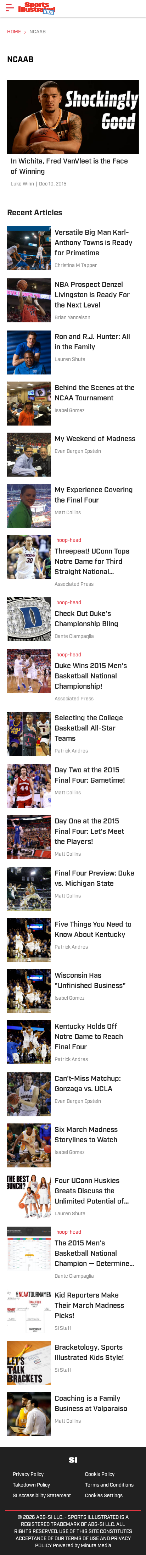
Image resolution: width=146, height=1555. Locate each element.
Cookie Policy (99, 1474)
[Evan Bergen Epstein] (78, 451)
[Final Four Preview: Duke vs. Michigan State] (73, 889)
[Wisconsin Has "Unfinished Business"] (73, 991)
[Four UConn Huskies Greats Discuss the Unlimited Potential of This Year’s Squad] (73, 1197)
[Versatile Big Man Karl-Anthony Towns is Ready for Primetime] (73, 248)
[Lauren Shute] (70, 359)
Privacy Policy (28, 1474)
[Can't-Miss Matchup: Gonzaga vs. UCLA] (73, 1094)
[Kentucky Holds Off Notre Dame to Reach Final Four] (73, 1042)
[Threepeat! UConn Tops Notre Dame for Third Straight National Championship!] (73, 562)
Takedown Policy (31, 1485)
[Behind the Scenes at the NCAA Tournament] (73, 404)
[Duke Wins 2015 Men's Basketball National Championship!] (73, 677)
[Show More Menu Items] (10, 8)
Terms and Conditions (109, 1485)
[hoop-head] (70, 541)
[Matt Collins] (68, 513)
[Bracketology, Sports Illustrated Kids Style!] (73, 1363)
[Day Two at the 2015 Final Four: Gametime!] (73, 786)
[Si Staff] (63, 1328)
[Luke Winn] (22, 184)
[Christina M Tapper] (76, 266)
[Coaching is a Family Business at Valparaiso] (73, 1414)
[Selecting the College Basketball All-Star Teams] (73, 734)
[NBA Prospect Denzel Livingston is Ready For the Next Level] (73, 300)
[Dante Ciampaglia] (74, 636)
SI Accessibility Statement (42, 1496)
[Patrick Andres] (71, 751)
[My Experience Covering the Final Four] (73, 506)
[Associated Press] (74, 584)
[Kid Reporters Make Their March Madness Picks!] (73, 1311)
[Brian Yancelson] (72, 318)
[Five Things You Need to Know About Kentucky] (73, 940)
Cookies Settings (104, 1496)
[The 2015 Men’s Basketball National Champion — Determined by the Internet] (73, 1254)
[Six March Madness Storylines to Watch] (73, 1145)
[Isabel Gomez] (70, 411)
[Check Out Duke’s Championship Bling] (73, 619)
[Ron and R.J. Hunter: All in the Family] (73, 352)
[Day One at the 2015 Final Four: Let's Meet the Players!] (73, 837)
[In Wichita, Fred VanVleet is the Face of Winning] (73, 135)
